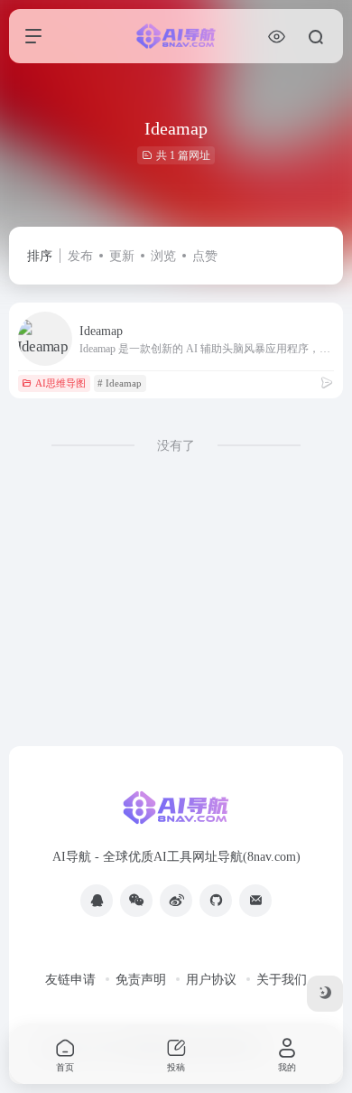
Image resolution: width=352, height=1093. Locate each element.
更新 (121, 256)
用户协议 (211, 979)
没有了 (176, 446)
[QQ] (96, 900)
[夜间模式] (325, 994)
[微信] (136, 900)
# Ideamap (119, 383)
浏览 (163, 256)
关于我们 (281, 979)
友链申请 (70, 979)
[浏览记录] (276, 36)
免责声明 (141, 979)
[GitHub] (215, 900)
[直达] (327, 383)
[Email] (255, 900)
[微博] (176, 900)
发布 (80, 256)
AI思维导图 (60, 383)
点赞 (205, 256)
